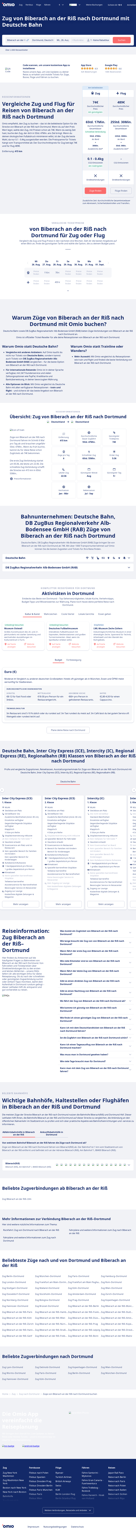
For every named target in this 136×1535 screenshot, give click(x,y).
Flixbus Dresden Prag (40, 1481)
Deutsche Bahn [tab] (68, 781)
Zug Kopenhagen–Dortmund (115, 1300)
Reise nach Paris (116, 1481)
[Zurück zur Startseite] (10, 5)
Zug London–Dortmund (14, 1282)
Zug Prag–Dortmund (78, 1300)
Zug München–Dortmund (48, 1276)
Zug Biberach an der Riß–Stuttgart (118, 1312)
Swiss (58, 1485)
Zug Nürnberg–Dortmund (15, 1300)
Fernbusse (34, 1467)
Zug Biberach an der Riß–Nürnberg (52, 1323)
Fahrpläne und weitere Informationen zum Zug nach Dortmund (29, 1239)
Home (5, 1394)
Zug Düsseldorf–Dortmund (15, 1294)
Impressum (33, 1526)
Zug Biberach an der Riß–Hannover (19, 1329)
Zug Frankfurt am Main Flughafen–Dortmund (91, 1282)
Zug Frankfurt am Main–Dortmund (52, 1282)
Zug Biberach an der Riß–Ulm (16, 1199)
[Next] (108, 263)
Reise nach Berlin (117, 1477)
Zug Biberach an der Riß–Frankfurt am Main (90, 1312)
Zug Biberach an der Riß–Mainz (116, 1335)
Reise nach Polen (117, 1485)
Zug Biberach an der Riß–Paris (17, 1312)
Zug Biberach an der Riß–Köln (17, 1317)
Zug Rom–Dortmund (111, 1282)
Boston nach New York (14, 1487)
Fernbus (29, 4)
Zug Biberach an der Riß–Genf (17, 1335)
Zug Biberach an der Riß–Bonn (83, 1335)
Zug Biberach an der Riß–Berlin (83, 1306)
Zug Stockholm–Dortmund (48, 1294)
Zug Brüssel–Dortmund (47, 1306)
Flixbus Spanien (37, 1477)
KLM (58, 1489)
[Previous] (28, 263)
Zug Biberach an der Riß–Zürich (18, 1323)
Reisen (111, 1467)
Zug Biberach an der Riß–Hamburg (52, 1312)
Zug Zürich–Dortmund (112, 1294)
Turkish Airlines (64, 1477)
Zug (20, 4)
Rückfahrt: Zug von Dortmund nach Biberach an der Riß (31, 1230)
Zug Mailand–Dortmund (47, 1288)
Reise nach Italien (117, 1489)
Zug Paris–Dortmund (78, 1276)
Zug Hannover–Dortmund (15, 1306)
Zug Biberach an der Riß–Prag (83, 1323)
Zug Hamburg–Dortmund (114, 1276)
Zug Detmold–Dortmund (47, 1367)
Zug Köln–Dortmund (78, 1288)
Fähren (47, 4)
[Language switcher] (75, 4)
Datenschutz (77, 1526)
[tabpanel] (68, 849)
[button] (63, 40)
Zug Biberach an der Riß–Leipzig (84, 1329)
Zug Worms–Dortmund (14, 1373)
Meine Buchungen (94, 5)
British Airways (63, 1481)
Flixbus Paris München (40, 1489)
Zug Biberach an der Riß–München (118, 1306)
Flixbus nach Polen (38, 1472)
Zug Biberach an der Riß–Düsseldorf (86, 1317)
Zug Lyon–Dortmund (12, 1367)
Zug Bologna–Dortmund (47, 1300)
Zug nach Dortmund (29, 1394)
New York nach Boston (14, 1491)
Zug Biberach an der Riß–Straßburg (53, 1329)
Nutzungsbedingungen (55, 1526)
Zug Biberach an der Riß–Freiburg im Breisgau (58, 1335)
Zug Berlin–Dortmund (13, 1276)
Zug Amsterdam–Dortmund (82, 1294)
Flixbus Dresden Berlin (40, 1485)
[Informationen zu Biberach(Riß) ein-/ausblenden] (129, 1165)
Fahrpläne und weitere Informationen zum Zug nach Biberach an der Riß (100, 1232)
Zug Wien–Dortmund (111, 1288)
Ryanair (59, 1472)
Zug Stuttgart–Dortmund (14, 1288)
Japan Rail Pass (116, 1472)
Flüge (38, 4)
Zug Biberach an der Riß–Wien (50, 1317)
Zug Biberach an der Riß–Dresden (118, 1329)
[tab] (32, 614)
